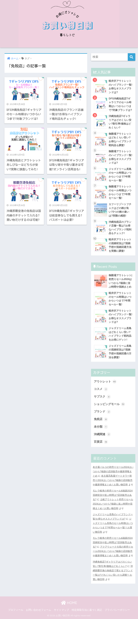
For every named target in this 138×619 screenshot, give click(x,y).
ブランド (101, 411)
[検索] (131, 57)
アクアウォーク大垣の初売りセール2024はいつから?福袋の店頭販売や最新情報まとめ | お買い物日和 (113, 551)
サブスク (101, 396)
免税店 (100, 419)
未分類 (100, 426)
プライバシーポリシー (117, 610)
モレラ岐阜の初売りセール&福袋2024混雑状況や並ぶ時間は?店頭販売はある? (113, 495)
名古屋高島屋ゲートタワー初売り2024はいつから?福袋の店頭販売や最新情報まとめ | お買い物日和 (112, 480)
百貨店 (100, 441)
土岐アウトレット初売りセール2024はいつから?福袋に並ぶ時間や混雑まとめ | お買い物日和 (113, 503)
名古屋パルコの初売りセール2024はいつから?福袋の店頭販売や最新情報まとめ (113, 471)
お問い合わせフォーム (38, 610)
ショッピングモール (109, 404)
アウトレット (105, 381)
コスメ (100, 389)
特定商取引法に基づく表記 (87, 610)
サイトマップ (61, 610)
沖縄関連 (101, 434)
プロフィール (15, 610)
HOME (71, 603)
